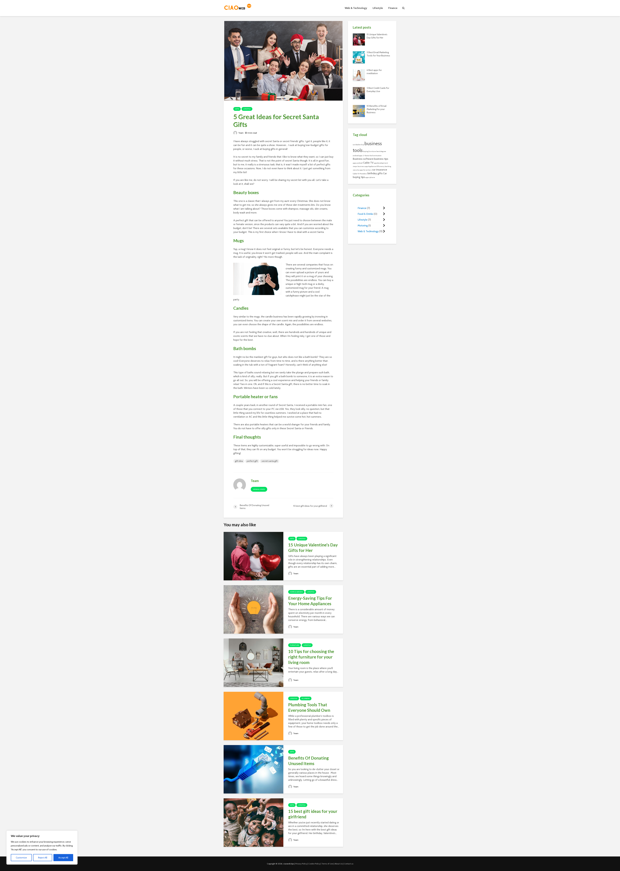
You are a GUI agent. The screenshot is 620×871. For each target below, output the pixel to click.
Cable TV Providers (360, 174)
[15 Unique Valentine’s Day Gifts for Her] (253, 555)
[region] (42, 848)
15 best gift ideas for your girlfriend (312, 814)
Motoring (363, 225)
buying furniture (369, 151)
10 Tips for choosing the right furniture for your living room (311, 657)
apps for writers (366, 170)
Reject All (42, 857)
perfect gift (252, 461)
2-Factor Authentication (372, 156)
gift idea (239, 461)
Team (240, 133)
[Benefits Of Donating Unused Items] (253, 769)
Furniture (294, 645)
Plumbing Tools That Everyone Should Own (309, 707)
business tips (381, 158)
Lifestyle (378, 8)
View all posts (259, 489)
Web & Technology (356, 8)
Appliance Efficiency (376, 166)
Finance (392, 8)
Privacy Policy (301, 863)
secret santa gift (270, 461)
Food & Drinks (365, 213)
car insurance (379, 169)
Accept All (63, 857)
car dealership (358, 145)
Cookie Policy (314, 863)
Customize (21, 857)
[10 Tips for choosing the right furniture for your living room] (253, 662)
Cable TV (368, 162)
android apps (357, 156)
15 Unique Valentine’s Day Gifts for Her (313, 547)
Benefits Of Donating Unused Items (308, 760)
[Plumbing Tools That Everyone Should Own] (253, 715)
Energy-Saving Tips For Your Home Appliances (310, 601)
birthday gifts (374, 173)
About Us (338, 863)
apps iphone (370, 177)
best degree (381, 151)
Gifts (237, 109)
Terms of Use (327, 863)
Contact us (348, 863)
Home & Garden (296, 592)
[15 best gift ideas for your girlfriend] (253, 822)
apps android (357, 163)
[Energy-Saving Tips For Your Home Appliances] (253, 609)
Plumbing (306, 698)
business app (363, 166)
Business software (363, 158)
